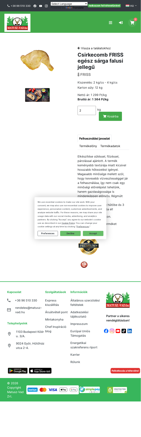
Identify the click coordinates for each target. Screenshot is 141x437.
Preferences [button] (83, 226)
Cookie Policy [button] (68, 223)
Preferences (47, 233)
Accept (93, 233)
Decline (70, 233)
